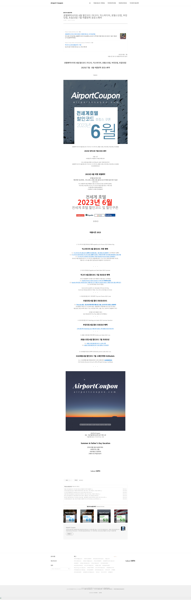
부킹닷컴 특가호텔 (112, 3)
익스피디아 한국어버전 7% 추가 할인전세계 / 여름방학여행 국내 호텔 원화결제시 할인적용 (96, 254)
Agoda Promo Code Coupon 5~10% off (96, 280)
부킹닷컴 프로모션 (79, 565)
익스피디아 (104, 572)
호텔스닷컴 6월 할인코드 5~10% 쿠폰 (96, 343)
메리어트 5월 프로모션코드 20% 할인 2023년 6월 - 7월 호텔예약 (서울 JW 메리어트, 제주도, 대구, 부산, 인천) (84, 497)
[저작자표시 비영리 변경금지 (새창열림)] (81, 480)
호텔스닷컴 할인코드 (85, 563)
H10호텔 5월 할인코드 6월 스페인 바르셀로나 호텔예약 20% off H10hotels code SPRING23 (81, 498)
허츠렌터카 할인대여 (134, 3)
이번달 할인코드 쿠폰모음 (99, 3)
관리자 (100, 592)
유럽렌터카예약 (106, 565)
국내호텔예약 (90, 570)
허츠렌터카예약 (78, 572)
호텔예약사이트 (110, 567)
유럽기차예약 (91, 567)
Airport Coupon (57, 3)
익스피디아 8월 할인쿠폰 (98, 589)
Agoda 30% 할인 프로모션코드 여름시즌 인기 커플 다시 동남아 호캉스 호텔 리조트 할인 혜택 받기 (96, 282)
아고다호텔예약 (98, 561)
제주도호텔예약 (88, 558)
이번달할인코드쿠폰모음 (80, 570)
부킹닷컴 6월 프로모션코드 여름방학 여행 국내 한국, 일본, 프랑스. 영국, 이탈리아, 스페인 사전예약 (82, 490)
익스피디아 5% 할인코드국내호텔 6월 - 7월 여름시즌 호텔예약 (91, 253)
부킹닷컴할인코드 (78, 558)
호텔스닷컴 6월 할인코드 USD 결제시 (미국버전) (96, 345)
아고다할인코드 (78, 561)
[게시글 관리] (71, 480)
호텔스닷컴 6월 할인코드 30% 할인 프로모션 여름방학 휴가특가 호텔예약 (77, 489)
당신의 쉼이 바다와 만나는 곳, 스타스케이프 (76, 47)
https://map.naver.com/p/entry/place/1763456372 (78, 42)
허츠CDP (108, 570)
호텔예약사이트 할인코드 (109, 561)
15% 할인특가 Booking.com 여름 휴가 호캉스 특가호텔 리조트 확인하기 (95, 328)
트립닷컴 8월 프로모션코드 (108, 589)
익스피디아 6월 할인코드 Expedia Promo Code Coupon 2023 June (77, 492)
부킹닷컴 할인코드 (100, 570)
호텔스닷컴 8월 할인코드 (88, 589)
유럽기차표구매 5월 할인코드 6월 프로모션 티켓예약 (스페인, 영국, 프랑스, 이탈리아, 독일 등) (81, 494)
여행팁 (113, 570)
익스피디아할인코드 (89, 565)
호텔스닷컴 (98, 565)
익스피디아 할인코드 (100, 567)
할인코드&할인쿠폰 (68, 486)
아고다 (98, 572)
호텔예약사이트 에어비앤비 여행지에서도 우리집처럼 (80, 34)
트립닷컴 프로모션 (123, 3)
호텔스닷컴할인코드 (88, 561)
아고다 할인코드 (95, 563)
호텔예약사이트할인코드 (89, 572)
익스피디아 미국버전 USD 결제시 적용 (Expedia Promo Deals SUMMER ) (96, 256)
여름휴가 (111, 572)
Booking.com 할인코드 (80, 567)
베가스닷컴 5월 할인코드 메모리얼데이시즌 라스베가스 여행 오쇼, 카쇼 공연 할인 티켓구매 (81, 495)
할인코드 (108, 558)
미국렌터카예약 (104, 563)
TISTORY (96, 592)
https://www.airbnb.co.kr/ (71, 31)
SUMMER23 (108, 360)
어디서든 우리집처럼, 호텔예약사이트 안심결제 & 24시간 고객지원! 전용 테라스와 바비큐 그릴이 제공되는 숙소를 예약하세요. (91, 36)
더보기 (115, 556)
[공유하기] (69, 480)
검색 (69, 568)
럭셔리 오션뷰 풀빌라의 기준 (73, 45)
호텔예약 (76, 563)
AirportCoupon (107, 588)
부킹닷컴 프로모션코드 (99, 558)
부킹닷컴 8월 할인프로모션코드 (119, 589)
